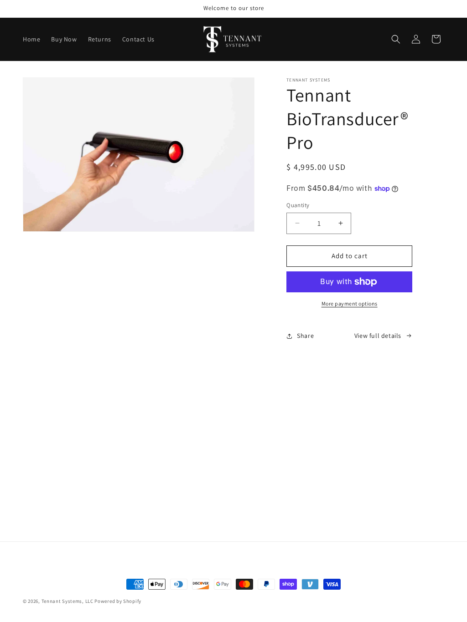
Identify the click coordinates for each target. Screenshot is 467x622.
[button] (396, 39)
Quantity (297, 205)
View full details (377, 335)
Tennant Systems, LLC (67, 601)
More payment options (350, 303)
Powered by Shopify (117, 601)
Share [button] (305, 335)
